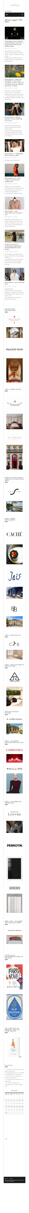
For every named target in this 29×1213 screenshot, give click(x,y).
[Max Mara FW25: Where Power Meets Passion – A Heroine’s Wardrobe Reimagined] (14, 39)
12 (11, 1103)
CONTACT (11, 1178)
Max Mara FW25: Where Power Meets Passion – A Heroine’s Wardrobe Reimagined (14, 43)
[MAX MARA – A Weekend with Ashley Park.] (14, 152)
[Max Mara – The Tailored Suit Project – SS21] (14, 209)
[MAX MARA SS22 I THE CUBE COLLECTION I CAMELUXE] (14, 176)
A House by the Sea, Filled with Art (14, 1079)
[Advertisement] (14, 1126)
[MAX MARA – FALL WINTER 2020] (14, 280)
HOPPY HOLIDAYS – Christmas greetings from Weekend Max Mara (13, 246)
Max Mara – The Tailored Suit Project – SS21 (14, 213)
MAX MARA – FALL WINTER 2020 (14, 283)
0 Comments (14, 48)
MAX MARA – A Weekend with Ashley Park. (14, 154)
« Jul (6, 1138)
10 (6, 1103)
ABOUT (6, 1178)
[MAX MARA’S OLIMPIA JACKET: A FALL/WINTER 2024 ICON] (14, 115)
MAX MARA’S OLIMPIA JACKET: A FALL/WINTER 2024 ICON (13, 119)
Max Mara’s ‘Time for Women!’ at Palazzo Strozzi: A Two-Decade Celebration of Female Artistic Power (14, 82)
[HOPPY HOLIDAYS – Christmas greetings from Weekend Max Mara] (14, 242)
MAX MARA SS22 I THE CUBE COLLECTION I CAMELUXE (12, 180)
